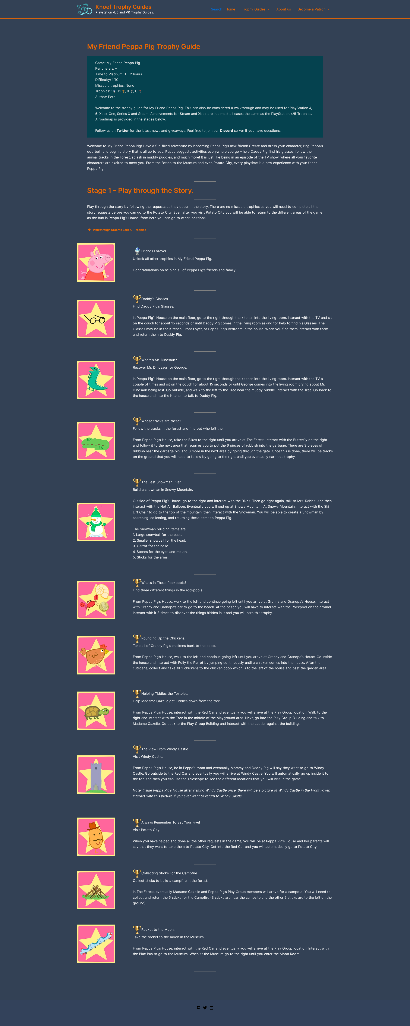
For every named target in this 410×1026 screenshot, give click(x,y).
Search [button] (216, 9)
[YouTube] (211, 1008)
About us (283, 9)
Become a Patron (311, 9)
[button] (267, 9)
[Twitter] (205, 1008)
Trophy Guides (253, 9)
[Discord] (199, 1008)
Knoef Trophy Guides (123, 6)
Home (230, 9)
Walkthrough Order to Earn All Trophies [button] (119, 230)
